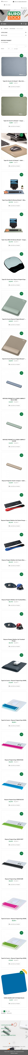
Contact (11, 1051)
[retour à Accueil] (1, 28)
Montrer (2, 48)
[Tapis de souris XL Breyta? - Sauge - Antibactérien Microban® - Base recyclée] (14, 92)
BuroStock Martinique (15, 1046)
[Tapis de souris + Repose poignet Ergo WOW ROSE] (14, 890)
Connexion (24, 8)
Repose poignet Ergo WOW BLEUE (14, 799)
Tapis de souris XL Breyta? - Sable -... (14, 160)
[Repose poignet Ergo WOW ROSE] (14, 731)
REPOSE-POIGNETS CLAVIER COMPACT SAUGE (14, 440)
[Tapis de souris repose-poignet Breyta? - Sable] (14, 330)
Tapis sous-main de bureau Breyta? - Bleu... (14, 200)
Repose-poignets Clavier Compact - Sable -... (14, 480)
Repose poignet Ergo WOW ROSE (14, 760)
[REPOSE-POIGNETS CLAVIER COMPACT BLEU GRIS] (14, 370)
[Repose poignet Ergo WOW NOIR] (14, 851)
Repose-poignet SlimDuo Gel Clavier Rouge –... (14, 520)
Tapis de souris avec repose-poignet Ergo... (14, 279)
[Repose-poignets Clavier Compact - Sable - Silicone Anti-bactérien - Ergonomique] (14, 452)
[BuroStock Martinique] (14, 15)
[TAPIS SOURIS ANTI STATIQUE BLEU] (14, 970)
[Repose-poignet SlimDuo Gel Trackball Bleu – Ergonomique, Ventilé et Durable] (14, 571)
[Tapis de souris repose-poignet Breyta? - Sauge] (14, 291)
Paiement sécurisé (20, 1051)
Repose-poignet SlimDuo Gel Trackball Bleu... (14, 599)
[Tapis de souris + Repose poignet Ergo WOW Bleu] (14, 692)
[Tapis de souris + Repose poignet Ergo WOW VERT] (14, 930)
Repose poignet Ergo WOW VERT (14, 839)
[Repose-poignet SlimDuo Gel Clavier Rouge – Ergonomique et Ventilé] (14, 492)
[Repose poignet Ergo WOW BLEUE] (14, 771)
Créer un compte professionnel (20, 1)
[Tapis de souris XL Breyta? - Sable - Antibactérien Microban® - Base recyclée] (14, 132)
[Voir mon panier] (25, 23)
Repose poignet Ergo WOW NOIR (14, 879)
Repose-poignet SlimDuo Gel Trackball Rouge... (14, 640)
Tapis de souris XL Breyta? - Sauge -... (14, 120)
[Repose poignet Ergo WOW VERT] (14, 811)
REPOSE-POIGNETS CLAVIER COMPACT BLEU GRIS (14, 399)
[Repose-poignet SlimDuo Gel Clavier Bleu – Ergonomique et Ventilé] (14, 532)
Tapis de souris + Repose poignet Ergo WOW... (14, 680)
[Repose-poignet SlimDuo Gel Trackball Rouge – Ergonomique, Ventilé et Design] (14, 611)
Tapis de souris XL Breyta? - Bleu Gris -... (14, 81)
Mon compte (7, 4)
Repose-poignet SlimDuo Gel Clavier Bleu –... (14, 560)
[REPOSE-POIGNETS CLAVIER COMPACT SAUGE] (14, 411)
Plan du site (6, 1051)
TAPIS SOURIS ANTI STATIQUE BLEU (14, 998)
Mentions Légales (14, 1053)
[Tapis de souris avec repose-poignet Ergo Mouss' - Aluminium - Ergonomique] (14, 251)
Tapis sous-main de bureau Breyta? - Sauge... (14, 239)
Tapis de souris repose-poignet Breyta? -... (14, 319)
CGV (15, 1051)
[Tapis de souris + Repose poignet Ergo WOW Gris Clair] (14, 652)
